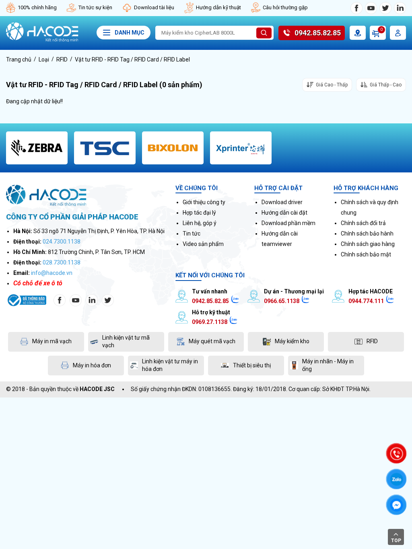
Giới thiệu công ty (204, 202)
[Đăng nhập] (398, 33)
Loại (44, 59)
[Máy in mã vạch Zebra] (37, 147)
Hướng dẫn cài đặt (284, 212)
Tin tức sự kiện (95, 7)
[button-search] (264, 33)
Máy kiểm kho (292, 341)
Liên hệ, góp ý (199, 223)
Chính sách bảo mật (366, 254)
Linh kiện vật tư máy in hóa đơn (170, 365)
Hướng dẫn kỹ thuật (218, 7)
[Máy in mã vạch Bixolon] (173, 147)
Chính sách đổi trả (363, 223)
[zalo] (235, 301)
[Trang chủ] (42, 40)
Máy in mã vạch (52, 341)
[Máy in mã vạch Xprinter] (241, 147)
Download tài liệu (154, 7)
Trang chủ (18, 59)
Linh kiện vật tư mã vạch (126, 341)
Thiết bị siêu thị (252, 365)
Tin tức (191, 233)
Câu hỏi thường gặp (285, 7)
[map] (358, 33)
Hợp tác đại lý (199, 212)
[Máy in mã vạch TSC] (105, 147)
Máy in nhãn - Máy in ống (328, 365)
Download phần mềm (288, 223)
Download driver (282, 202)
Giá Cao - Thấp (332, 85)
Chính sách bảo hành (367, 233)
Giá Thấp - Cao (386, 85)
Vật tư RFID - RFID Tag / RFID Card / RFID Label (132, 59)
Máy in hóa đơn (92, 365)
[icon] (356, 8)
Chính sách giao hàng (368, 244)
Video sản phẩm (203, 244)
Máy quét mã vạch (212, 341)
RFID (62, 59)
